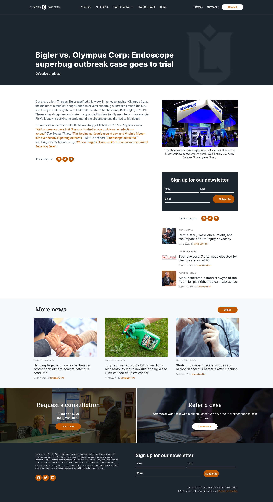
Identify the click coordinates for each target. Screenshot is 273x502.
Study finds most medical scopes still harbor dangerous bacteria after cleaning (207, 367)
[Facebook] (38, 478)
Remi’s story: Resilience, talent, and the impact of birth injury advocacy (206, 237)
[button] (59, 159)
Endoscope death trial (122, 138)
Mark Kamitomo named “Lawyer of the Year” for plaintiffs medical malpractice (208, 280)
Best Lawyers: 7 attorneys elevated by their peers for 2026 (208, 258)
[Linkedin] (53, 478)
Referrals (198, 7)
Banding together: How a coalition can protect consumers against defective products (62, 369)
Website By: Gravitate (228, 491)
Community (213, 7)
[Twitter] (45, 478)
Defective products (48, 73)
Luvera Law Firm (201, 244)
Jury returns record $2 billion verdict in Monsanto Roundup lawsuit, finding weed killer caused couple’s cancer (136, 369)
